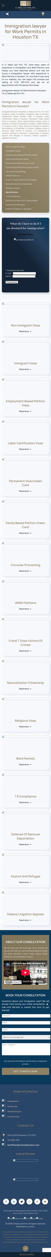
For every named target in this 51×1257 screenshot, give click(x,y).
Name (9, 276)
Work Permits (12, 192)
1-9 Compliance (13, 196)
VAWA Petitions (13, 175)
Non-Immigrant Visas (15, 146)
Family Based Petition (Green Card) (22, 167)
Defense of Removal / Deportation (22, 200)
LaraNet (31, 1226)
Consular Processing (15, 171)
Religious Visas (13, 188)
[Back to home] (25, 5)
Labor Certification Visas (17, 159)
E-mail (9, 273)
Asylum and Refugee (15, 204)
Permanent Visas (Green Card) (20, 163)
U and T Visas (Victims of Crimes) (21, 179)
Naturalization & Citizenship (19, 184)
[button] (3, 5)
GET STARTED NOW (25, 1071)
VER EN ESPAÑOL (26, 1254)
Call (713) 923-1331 (11, 1007)
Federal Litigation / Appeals (18, 208)
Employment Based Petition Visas (21, 155)
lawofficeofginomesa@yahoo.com (23, 1145)
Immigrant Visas (13, 150)
